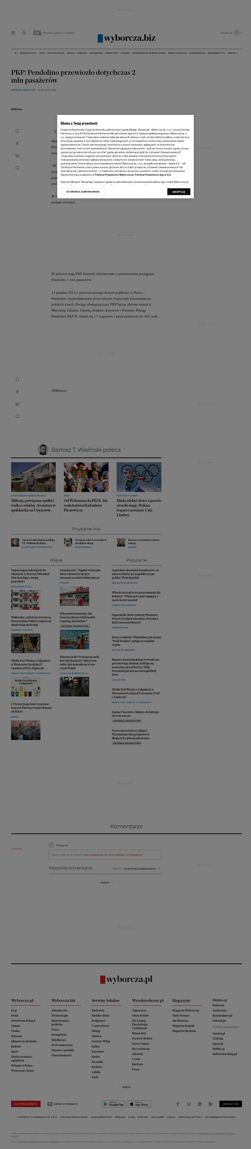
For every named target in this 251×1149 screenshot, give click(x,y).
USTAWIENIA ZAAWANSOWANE (83, 191)
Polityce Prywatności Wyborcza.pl (114, 174)
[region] (125, 156)
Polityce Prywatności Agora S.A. (153, 174)
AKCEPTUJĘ (178, 192)
